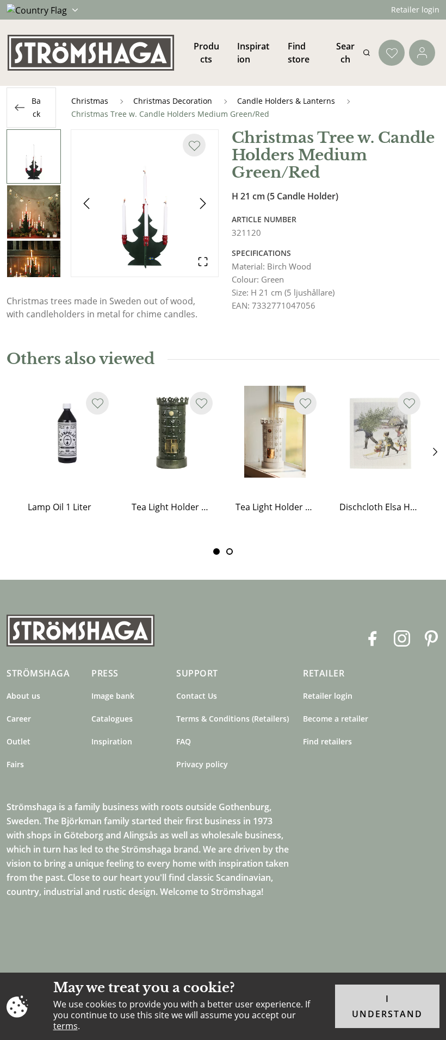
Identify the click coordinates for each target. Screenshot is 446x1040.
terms (65, 1026)
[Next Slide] (203, 203)
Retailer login (415, 9)
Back (36, 107)
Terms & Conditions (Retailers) (232, 718)
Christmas (89, 101)
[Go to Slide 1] (34, 156)
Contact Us (196, 696)
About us (23, 696)
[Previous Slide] (86, 203)
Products (206, 52)
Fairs (15, 764)
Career (19, 718)
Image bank (112, 696)
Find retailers (327, 741)
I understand (387, 1006)
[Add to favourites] (194, 145)
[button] (144, 203)
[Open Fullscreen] (203, 261)
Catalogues (112, 718)
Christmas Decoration (172, 101)
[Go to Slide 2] (34, 212)
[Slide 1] (229, 551)
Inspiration (111, 741)
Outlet (18, 741)
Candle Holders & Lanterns (286, 101)
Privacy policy (202, 764)
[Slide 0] (216, 551)
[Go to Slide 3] (34, 267)
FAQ (183, 741)
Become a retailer (335, 718)
